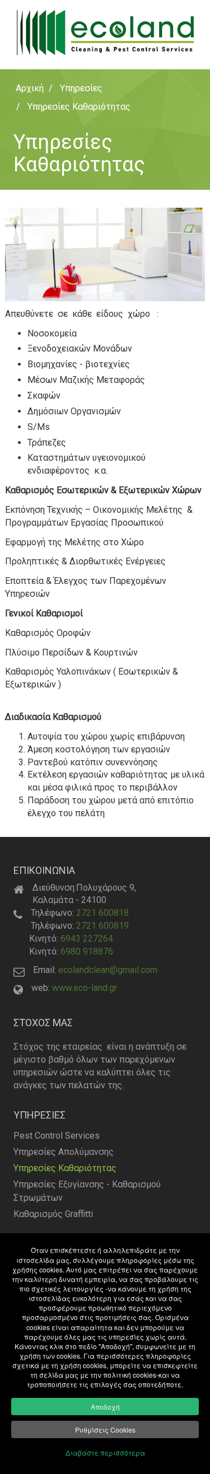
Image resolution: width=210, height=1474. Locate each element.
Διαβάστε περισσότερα (105, 1452)
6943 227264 (86, 938)
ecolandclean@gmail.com (107, 970)
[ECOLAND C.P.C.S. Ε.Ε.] (104, 32)
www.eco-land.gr (84, 987)
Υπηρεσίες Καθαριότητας (64, 1168)
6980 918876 (86, 951)
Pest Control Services (56, 1135)
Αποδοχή (105, 1406)
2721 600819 (102, 925)
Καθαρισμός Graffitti (53, 1214)
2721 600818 (102, 912)
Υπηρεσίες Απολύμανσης (63, 1152)
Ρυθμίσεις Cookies (105, 1429)
